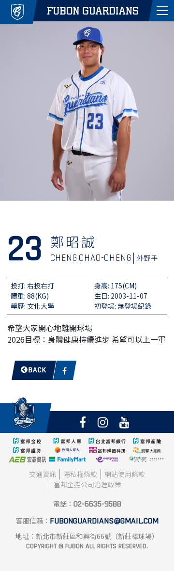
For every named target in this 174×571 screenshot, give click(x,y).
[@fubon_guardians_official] (103, 422)
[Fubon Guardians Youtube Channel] (124, 422)
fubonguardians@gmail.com (104, 520)
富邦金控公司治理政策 (87, 484)
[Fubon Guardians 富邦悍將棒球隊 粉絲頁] (82, 422)
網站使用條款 (124, 474)
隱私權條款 (80, 474)
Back (37, 370)
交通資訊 (42, 474)
